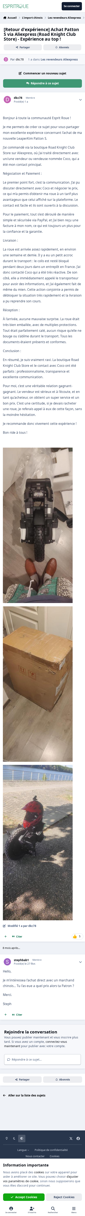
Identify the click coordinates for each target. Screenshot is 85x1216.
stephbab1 (21, 960)
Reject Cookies (64, 1197)
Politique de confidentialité (51, 1150)
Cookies (54, 1156)
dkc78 (20, 59)
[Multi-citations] (5, 936)
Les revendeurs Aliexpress (59, 59)
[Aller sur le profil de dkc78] (6, 59)
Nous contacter (35, 1156)
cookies (39, 1172)
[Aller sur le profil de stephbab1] (7, 961)
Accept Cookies (26, 1197)
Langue (22, 1150)
